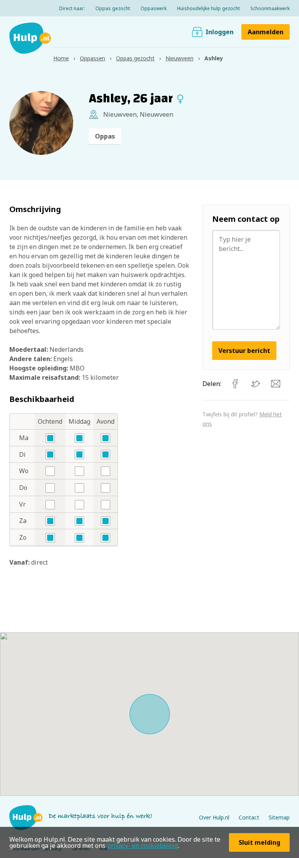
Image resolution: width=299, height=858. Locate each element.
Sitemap (279, 817)
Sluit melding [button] (259, 842)
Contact (249, 817)
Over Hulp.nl (214, 817)
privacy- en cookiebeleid (142, 845)
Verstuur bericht (244, 350)
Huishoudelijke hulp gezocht (208, 8)
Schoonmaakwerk (270, 8)
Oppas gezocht (112, 8)
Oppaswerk (154, 8)
